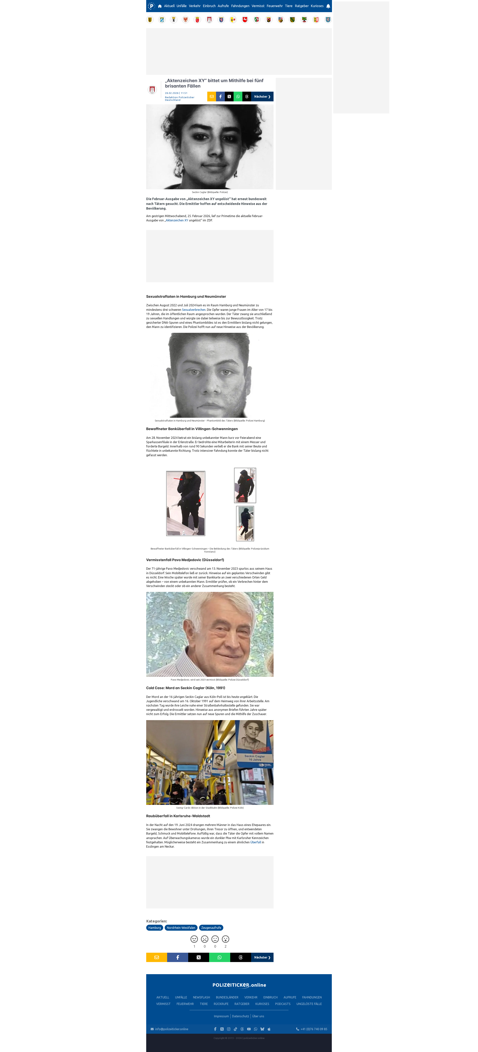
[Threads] (242, 1029)
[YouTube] (249, 1029)
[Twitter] (222, 1029)
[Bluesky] (262, 1029)
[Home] (152, 6)
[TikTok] (235, 1029)
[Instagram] (229, 1029)
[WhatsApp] (255, 1029)
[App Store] (269, 1029)
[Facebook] (215, 1029)
